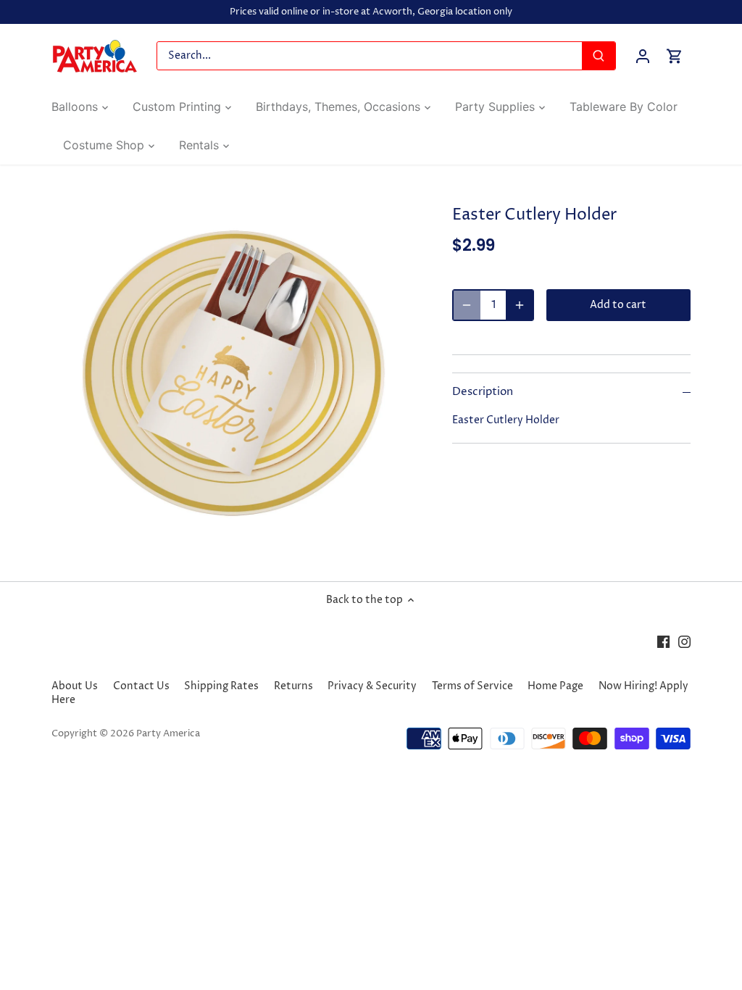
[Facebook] (663, 641)
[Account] (643, 56)
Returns (293, 686)
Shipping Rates (221, 686)
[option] (234, 373)
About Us (74, 686)
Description (482, 392)
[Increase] (519, 305)
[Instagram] (684, 641)
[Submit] (598, 56)
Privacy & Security (372, 686)
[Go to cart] (674, 56)
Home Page (555, 686)
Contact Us (141, 686)
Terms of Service (472, 686)
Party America (168, 734)
